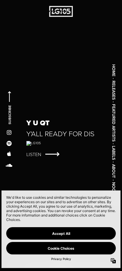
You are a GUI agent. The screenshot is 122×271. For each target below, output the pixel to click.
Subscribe (9, 114)
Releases (114, 90)
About (114, 171)
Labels (114, 153)
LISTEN (34, 155)
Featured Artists (114, 123)
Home (114, 70)
